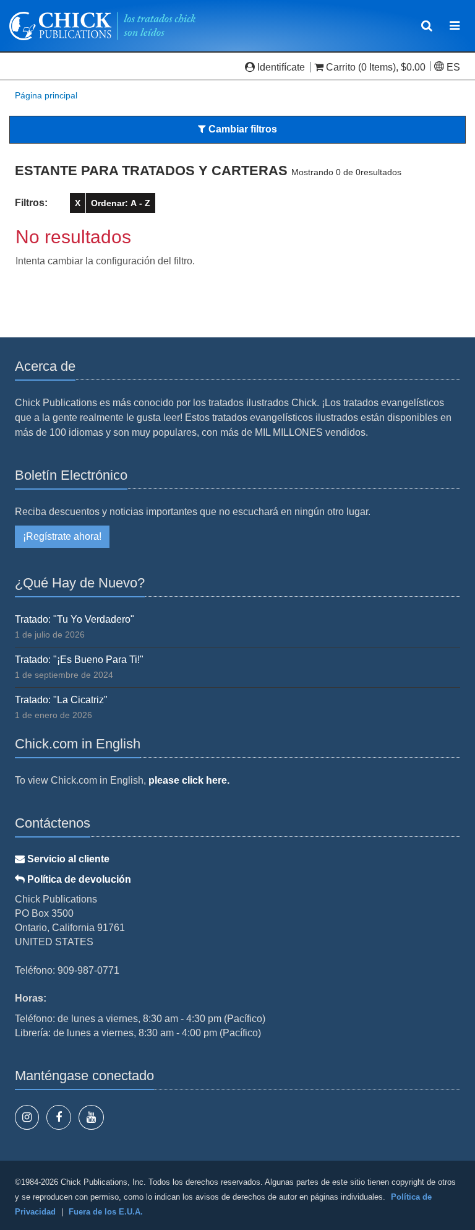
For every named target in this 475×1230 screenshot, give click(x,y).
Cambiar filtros (241, 129)
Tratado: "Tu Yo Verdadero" (74, 619)
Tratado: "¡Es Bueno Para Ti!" (79, 659)
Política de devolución (78, 879)
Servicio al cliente (67, 859)
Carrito (340, 67)
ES (452, 67)
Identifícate (281, 67)
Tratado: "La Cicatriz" (61, 700)
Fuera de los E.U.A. (106, 1211)
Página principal (46, 95)
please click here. (188, 780)
